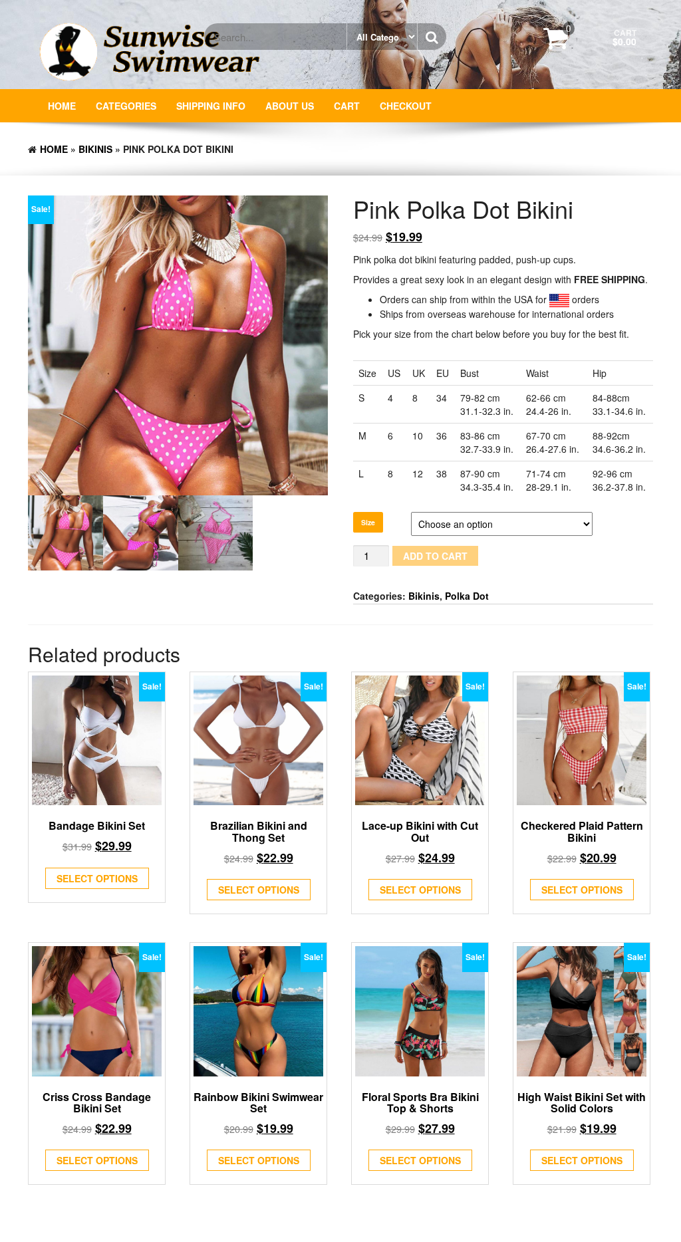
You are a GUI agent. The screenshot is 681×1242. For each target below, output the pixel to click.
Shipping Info (210, 105)
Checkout (406, 105)
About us (289, 105)
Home (62, 105)
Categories (126, 105)
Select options (97, 878)
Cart (347, 105)
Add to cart (435, 555)
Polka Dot (467, 595)
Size (368, 522)
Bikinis (95, 149)
